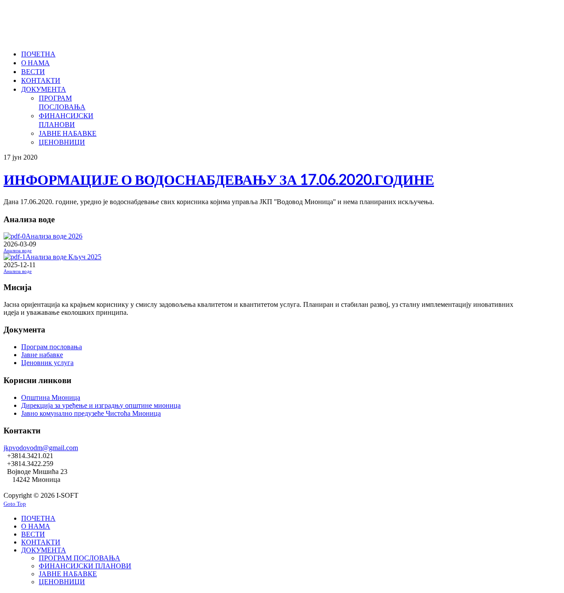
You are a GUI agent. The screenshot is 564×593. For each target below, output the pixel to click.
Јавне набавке (42, 354)
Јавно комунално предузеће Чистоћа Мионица (91, 413)
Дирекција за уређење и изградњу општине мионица (101, 405)
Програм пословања (51, 347)
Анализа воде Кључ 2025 (63, 257)
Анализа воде (18, 250)
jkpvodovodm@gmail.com (41, 447)
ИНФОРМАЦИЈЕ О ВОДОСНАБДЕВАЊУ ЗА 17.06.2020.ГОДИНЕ (219, 179)
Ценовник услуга (47, 362)
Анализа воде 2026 (54, 236)
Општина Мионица (50, 397)
